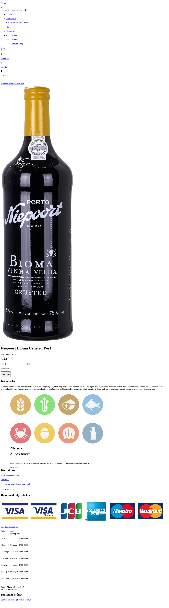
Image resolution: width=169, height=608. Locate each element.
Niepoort (4, 75)
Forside (4, 50)
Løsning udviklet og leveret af (16, 600)
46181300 (14, 467)
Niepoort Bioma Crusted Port (12, 84)
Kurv (3, 48)
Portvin (4, 67)
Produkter (5, 59)
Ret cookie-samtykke (9, 531)
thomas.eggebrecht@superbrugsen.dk (15, 484)
